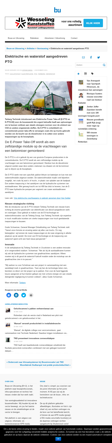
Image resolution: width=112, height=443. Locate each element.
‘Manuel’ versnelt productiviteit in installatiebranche (37, 323)
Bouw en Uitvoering (16, 38)
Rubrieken (34, 38)
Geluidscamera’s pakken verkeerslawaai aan (34, 309)
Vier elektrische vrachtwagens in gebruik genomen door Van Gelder (42, 198)
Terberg (41, 74)
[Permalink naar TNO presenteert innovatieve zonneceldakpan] (8, 340)
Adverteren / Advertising (55, 38)
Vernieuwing (42, 48)
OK (58, 439)
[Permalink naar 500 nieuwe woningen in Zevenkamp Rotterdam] (81, 134)
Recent (85, 73)
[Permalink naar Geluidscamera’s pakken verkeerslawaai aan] (8, 310)
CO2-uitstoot (15, 74)
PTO (35, 74)
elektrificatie (27, 74)
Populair (78, 73)
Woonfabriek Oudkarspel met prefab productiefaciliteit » (45, 365)
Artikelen (31, 48)
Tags (92, 73)
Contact (74, 38)
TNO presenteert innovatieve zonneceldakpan (34, 338)
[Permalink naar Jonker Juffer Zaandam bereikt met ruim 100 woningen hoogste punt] (81, 108)
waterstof (50, 74)
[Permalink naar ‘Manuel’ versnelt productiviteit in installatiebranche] (8, 325)
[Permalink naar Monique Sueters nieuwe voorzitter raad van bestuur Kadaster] (81, 95)
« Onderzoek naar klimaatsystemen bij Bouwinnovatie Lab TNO (35, 362)
